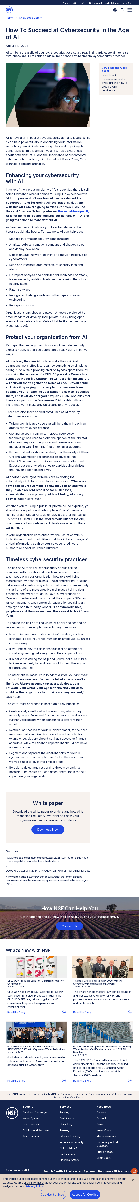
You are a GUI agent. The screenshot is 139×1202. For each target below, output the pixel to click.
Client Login (79, 3)
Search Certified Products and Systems (69, 1171)
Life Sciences (31, 1124)
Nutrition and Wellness (36, 1130)
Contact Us (103, 1118)
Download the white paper (114, 69)
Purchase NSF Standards (114, 1171)
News (100, 1124)
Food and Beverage (35, 1112)
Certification (67, 1118)
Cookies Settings (52, 1194)
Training (64, 1130)
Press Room (104, 1130)
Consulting (66, 1124)
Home (9, 17)
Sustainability (67, 1154)
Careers (66, 3)
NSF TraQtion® (68, 1148)
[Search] (122, 9)
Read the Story (16, 1012)
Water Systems (32, 1118)
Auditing (64, 1112)
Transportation (31, 1136)
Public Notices (105, 1151)
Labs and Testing (70, 1136)
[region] (69, 1188)
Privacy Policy (34, 1186)
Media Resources (107, 1136)
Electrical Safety (69, 1159)
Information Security (71, 1142)
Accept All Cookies (85, 1194)
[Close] (133, 1180)
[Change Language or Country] (115, 9)
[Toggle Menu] (129, 9)
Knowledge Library (30, 17)
